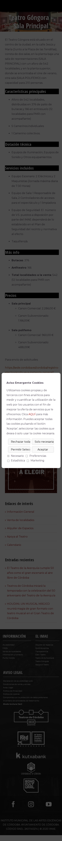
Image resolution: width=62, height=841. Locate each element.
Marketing (37, 460)
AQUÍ (32, 414)
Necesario (17, 455)
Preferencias (37, 455)
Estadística (18, 460)
